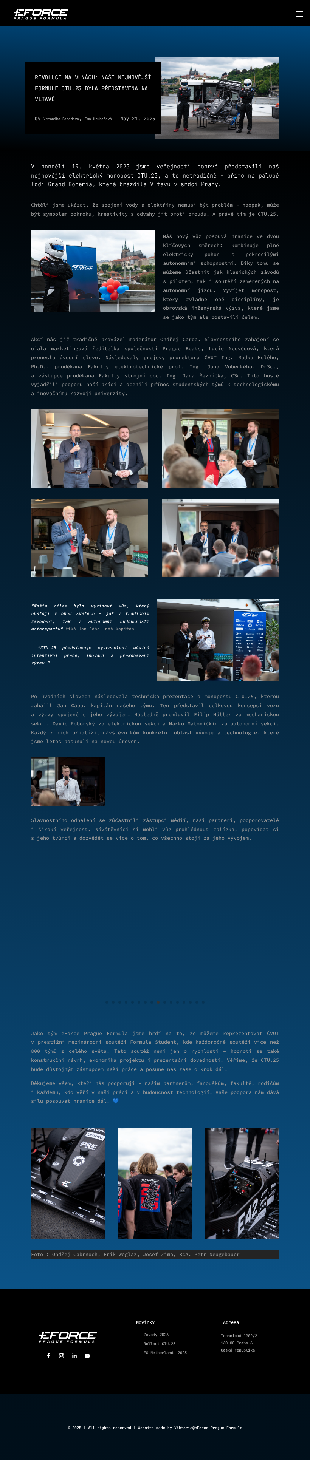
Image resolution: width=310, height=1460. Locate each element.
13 (184, 1002)
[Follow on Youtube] (87, 1356)
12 (177, 1002)
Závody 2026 (156, 1334)
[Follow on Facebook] (48, 1356)
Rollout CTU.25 (159, 1343)
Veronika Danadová (61, 118)
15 (196, 1002)
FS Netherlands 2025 (165, 1352)
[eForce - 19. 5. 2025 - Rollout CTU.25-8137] (155, 1015)
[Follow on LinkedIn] (74, 1356)
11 (171, 1002)
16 (203, 1002)
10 (164, 1002)
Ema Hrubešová (98, 118)
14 (190, 1002)
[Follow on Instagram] (61, 1356)
